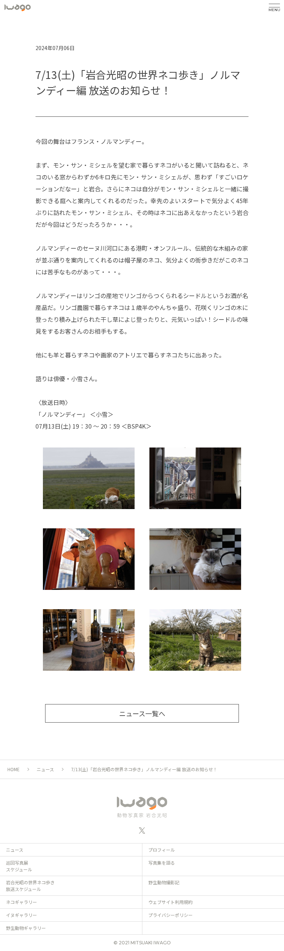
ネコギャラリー (21, 902)
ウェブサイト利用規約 (170, 902)
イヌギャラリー (21, 915)
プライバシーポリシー (170, 915)
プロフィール (161, 849)
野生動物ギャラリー (26, 928)
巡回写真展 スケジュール (19, 865)
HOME (13, 769)
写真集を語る (161, 862)
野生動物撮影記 (163, 882)
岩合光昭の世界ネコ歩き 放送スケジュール (30, 885)
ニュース (45, 769)
